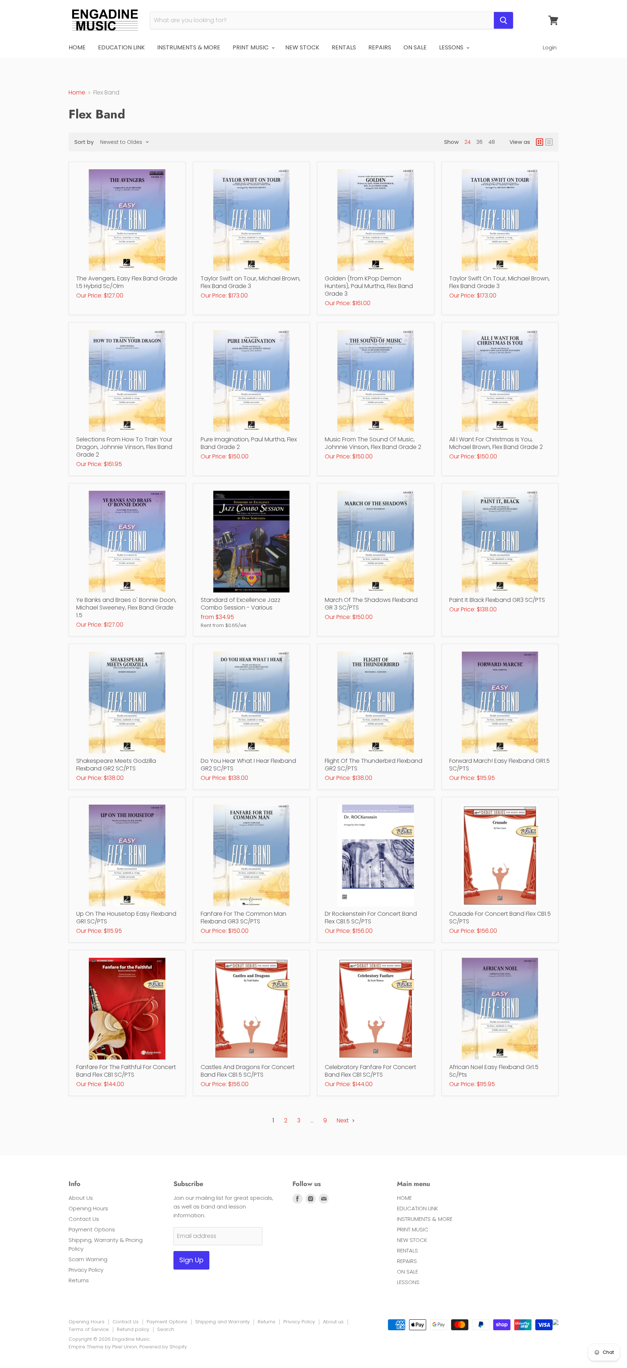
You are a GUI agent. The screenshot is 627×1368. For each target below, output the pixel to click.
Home (77, 92)
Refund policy (133, 1329)
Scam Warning (88, 1259)
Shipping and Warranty (222, 1321)
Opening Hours (88, 1208)
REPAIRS (379, 47)
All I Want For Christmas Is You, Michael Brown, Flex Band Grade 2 (496, 443)
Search (165, 1329)
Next (343, 1120)
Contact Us (84, 1219)
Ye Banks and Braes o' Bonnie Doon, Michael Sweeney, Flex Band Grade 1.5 (126, 607)
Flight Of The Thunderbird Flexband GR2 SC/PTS (373, 765)
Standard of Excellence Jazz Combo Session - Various (240, 604)
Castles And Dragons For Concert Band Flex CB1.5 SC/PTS (248, 1071)
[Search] (503, 20)
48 (491, 142)
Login (550, 47)
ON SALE (415, 47)
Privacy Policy (86, 1270)
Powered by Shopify (163, 1346)
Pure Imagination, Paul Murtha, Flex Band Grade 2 (249, 443)
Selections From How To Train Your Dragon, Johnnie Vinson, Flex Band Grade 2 (124, 447)
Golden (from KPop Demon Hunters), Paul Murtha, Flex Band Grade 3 (369, 286)
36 (479, 142)
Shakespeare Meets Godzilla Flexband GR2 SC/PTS (116, 765)
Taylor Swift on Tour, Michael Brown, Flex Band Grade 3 (250, 282)
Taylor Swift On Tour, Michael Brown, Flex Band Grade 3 (499, 282)
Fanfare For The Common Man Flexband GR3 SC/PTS (243, 918)
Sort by (84, 142)
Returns (79, 1280)
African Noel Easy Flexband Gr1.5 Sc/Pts (493, 1071)
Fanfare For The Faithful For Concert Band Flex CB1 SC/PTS (126, 1071)
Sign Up (191, 1259)
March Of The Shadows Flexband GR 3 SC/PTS (371, 604)
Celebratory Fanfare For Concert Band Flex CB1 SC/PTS (370, 1071)
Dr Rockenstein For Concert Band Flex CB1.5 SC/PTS (371, 918)
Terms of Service (89, 1329)
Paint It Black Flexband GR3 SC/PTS (497, 600)
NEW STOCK (302, 47)
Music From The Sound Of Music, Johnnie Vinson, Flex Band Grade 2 (373, 443)
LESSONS (452, 47)
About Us (81, 1198)
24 (467, 142)
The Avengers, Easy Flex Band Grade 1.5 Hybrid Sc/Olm (126, 282)
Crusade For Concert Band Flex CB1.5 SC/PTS (500, 918)
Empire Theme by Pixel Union (103, 1346)
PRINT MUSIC (251, 47)
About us (333, 1321)
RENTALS (344, 47)
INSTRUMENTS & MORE (188, 47)
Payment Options (92, 1229)
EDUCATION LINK (121, 47)
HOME (77, 47)
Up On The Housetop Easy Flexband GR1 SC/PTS (126, 918)
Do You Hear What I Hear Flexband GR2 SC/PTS (248, 765)
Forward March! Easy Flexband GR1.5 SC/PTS (499, 765)
